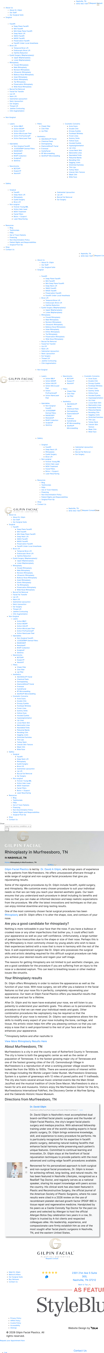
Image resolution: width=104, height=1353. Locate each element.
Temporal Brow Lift (21, 48)
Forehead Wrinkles (76, 133)
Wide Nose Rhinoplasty (23, 87)
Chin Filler (45, 129)
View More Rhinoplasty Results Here (26, 1041)
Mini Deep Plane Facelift (23, 31)
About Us (9, 8)
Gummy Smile (74, 138)
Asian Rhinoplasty (20, 77)
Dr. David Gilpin (38, 1106)
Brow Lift (13, 46)
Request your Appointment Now (12, 1340)
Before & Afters (15, 1274)
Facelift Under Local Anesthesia (26, 43)
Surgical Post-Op (16, 245)
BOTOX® (17, 168)
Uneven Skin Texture (77, 172)
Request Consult (88, 510)
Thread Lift (14, 106)
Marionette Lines (75, 153)
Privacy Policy (15, 1318)
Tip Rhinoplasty (20, 82)
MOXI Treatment (20, 212)
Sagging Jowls (74, 162)
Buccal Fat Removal (17, 89)
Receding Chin (74, 160)
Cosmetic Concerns (72, 124)
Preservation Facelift (22, 41)
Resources (10, 225)
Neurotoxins (14, 166)
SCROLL (51, 865)
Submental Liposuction (18, 99)
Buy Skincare (14, 1279)
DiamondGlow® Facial (49, 146)
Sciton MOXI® (19, 129)
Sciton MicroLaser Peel (22, 133)
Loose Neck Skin (75, 150)
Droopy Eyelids (75, 131)
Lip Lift (12, 94)
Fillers (39, 124)
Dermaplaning (46, 144)
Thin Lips (72, 167)
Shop (8, 247)
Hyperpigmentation (76, 146)
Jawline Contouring (17, 108)
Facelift (12, 24)
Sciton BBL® (18, 126)
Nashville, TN (81, 1)
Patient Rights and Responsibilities (23, 242)
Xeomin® (17, 173)
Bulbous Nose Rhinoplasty (24, 75)
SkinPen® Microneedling (50, 156)
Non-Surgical (11, 117)
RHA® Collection (20, 156)
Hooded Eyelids (75, 143)
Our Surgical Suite (16, 15)
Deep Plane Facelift (21, 26)
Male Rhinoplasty (20, 67)
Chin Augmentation (17, 111)
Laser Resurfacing (21, 219)
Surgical (9, 17)
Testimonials (14, 230)
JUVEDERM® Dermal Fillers (24, 149)
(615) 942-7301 (82, 4)
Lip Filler (44, 131)
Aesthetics (41, 136)
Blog (11, 228)
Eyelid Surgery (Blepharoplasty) (22, 55)
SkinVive (17, 161)
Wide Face (73, 177)
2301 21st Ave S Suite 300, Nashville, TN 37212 (84, 1276)
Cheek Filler (45, 126)
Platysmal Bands (75, 158)
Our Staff (13, 12)
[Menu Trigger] (98, 4)
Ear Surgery (14, 104)
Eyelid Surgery (19, 200)
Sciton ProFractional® (22, 136)
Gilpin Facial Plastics (17, 869)
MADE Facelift (19, 38)
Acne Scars (73, 126)
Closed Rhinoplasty (21, 65)
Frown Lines (73, 136)
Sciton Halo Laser (20, 209)
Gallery (8, 183)
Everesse (44, 149)
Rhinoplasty (14, 62)
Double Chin (73, 129)
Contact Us (10, 250)
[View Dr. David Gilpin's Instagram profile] (26, 1172)
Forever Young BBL (21, 207)
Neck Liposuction (16, 101)
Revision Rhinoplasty (22, 70)
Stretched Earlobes (76, 165)
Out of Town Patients (18, 235)
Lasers (12, 124)
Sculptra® (17, 158)
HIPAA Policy (15, 1321)
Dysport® (17, 171)
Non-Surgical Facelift (22, 146)
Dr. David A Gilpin (51, 869)
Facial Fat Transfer (17, 91)
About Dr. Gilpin (16, 10)
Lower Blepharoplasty (22, 60)
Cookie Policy (15, 1323)
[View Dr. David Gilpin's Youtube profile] (26, 1167)
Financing (13, 237)
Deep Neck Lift (19, 33)
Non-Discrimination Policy (20, 240)
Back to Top (83, 1285)
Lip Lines (72, 148)
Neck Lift (13, 96)
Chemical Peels (47, 141)
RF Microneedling (48, 153)
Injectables (14, 144)
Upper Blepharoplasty (22, 58)
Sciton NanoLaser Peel (22, 138)
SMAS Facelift (19, 36)
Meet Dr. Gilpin (14, 1272)
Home (7, 862)
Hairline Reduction (21, 53)
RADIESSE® (18, 151)
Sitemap (13, 1328)
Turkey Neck (74, 170)
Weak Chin (73, 175)
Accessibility (15, 1325)
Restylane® (18, 153)
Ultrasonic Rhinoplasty (22, 72)
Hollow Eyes (74, 141)
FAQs (12, 233)
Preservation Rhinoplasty (23, 84)
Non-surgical (15, 204)
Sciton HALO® (19, 131)
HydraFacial (45, 151)
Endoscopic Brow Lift (22, 50)
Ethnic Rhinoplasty (21, 79)
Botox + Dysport (20, 216)
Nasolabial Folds (75, 155)
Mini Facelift (18, 29)
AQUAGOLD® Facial (48, 139)
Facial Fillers (18, 214)
